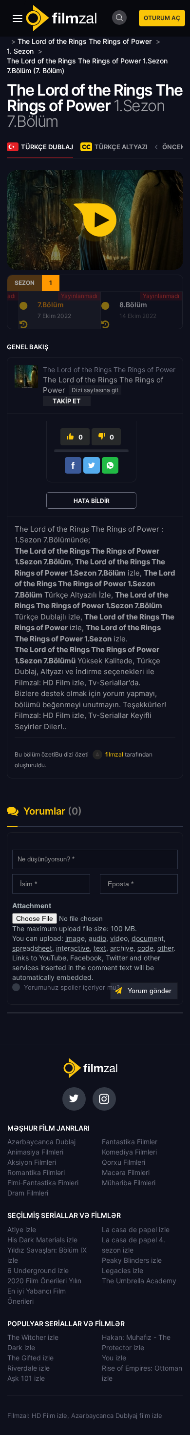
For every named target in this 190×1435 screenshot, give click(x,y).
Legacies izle (122, 1270)
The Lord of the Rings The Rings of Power (95, 97)
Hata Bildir (92, 500)
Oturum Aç (162, 17)
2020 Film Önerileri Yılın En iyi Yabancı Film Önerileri (44, 1290)
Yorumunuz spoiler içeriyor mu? (26, 987)
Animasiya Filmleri (35, 1152)
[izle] (8, 41)
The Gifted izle (30, 1358)
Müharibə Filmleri (128, 1182)
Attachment (31, 905)
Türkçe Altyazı (121, 147)
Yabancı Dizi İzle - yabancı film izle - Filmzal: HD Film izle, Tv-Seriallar (60, 18)
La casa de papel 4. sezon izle (133, 1245)
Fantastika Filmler (129, 1141)
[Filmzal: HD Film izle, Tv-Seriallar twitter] (74, 1099)
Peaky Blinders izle (132, 1260)
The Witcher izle (32, 1337)
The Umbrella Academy (139, 1280)
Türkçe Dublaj (47, 147)
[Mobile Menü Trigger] (17, 18)
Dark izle (21, 1347)
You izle (114, 1358)
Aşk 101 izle (26, 1378)
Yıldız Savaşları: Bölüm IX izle (47, 1255)
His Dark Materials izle (42, 1240)
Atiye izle (21, 1229)
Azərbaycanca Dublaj (41, 1141)
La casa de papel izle (136, 1229)
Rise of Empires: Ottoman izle (142, 1373)
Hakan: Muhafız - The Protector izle (136, 1342)
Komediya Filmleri (129, 1152)
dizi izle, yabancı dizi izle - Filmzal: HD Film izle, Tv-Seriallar (90, 1068)
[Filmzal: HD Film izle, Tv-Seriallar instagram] (104, 1099)
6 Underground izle (38, 1270)
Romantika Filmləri (36, 1172)
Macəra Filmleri (126, 1172)
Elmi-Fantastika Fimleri (42, 1182)
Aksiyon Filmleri (31, 1162)
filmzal (114, 754)
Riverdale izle (28, 1368)
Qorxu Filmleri (123, 1162)
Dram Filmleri (27, 1193)
